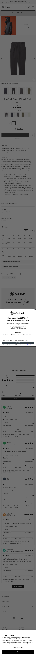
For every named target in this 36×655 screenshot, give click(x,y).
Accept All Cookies (18, 652)
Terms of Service (30, 344)
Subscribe (18, 342)
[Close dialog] (35, 309)
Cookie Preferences (18, 647)
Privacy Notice (23, 344)
